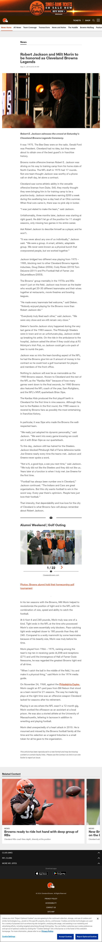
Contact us (51, 907)
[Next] (61, 567)
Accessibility (51, 903)
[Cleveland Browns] (51, 885)
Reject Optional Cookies (87, 936)
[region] (51, 928)
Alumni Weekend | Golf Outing (42, 525)
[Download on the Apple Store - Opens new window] (41, 873)
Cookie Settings (8, 936)
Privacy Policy (51, 899)
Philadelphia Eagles (69, 684)
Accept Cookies (65, 936)
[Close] (98, 919)
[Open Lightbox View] (51, 554)
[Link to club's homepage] (5, 19)
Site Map (51, 912)
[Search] (93, 20)
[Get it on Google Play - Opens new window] (59, 874)
